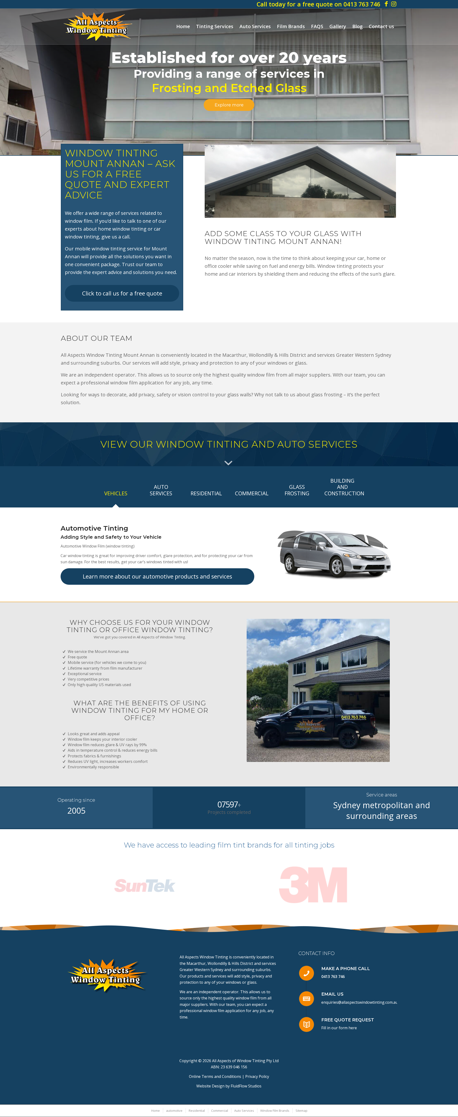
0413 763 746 (333, 976)
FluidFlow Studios (246, 1086)
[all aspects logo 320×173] (98, 26)
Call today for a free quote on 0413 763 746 (318, 4)
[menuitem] (183, 26)
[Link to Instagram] (393, 3)
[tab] (115, 495)
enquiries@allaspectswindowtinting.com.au (359, 1002)
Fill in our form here (339, 1027)
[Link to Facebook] (386, 3)
